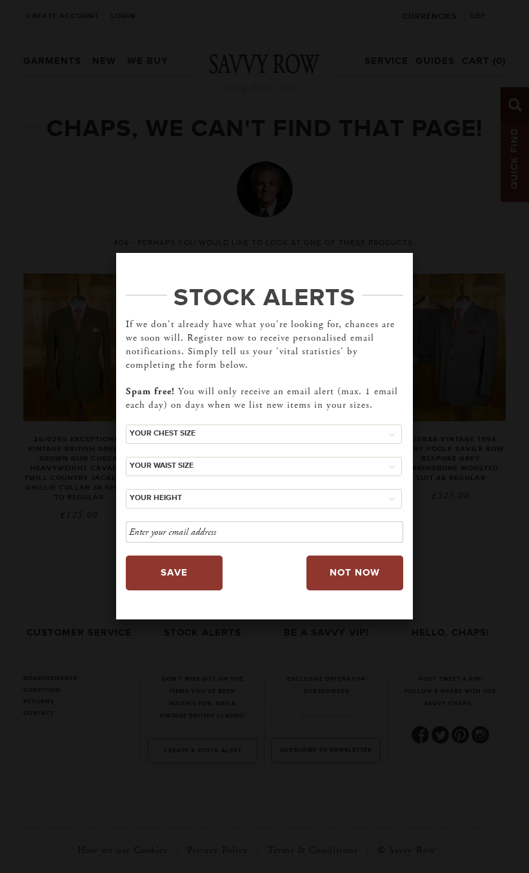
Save (174, 573)
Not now (355, 573)
